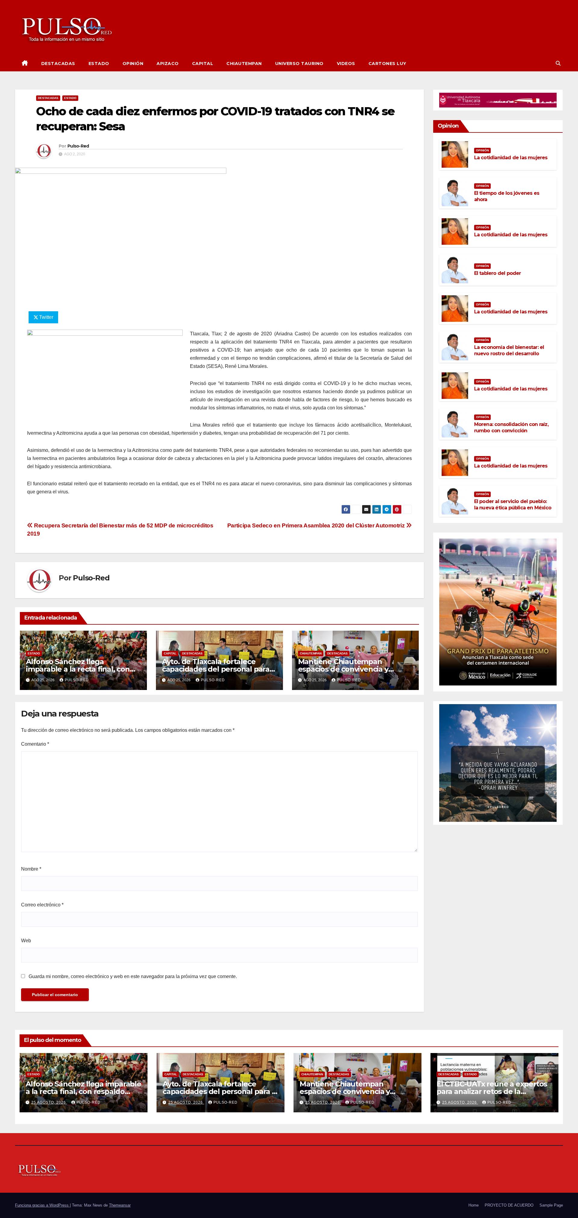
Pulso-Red (78, 146)
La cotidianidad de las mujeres (511, 157)
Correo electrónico (42, 904)
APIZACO (168, 63)
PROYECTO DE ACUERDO (509, 1205)
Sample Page (551, 1205)
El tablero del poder (497, 273)
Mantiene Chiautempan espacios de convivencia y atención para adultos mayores (352, 669)
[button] (558, 63)
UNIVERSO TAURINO (299, 63)
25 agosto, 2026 (49, 1102)
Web (26, 940)
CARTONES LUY (387, 63)
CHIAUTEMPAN (244, 63)
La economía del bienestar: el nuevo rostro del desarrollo (509, 350)
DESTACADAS (58, 63)
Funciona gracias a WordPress (42, 1205)
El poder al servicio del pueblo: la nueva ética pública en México (512, 505)
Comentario (35, 744)
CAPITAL (202, 63)
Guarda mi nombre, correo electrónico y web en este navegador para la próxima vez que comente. (133, 976)
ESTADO (99, 63)
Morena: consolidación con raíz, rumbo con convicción (511, 427)
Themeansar (120, 1205)
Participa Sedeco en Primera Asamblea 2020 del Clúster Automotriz (316, 525)
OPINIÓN (133, 63)
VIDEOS (346, 63)
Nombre (31, 869)
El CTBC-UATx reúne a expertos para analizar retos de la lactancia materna (492, 1091)
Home (473, 1205)
